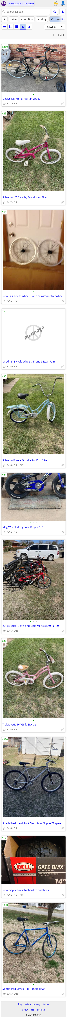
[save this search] (63, 12)
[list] (4, 27)
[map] (29, 27)
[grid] (17, 27)
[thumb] (10, 27)
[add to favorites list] (4, 104)
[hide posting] (63, 104)
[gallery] (23, 27)
